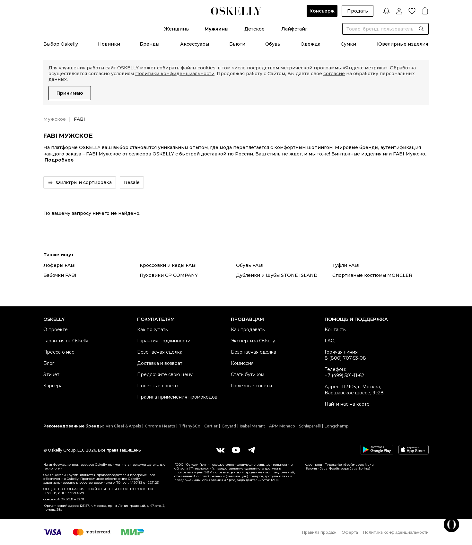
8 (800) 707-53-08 (345, 358)
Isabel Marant (252, 426)
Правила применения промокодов (177, 397)
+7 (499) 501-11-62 (344, 375)
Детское (254, 29)
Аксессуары (194, 44)
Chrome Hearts (160, 426)
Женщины (176, 29)
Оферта (350, 532)
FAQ (330, 341)
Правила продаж (319, 532)
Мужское (54, 119)
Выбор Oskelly (60, 44)
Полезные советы (157, 386)
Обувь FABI (250, 265)
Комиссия (242, 363)
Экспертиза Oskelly (253, 341)
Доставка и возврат (159, 363)
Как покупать (152, 329)
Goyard (229, 426)
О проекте (55, 329)
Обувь (272, 44)
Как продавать (248, 329)
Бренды (149, 44)
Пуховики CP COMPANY (169, 275)
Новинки (109, 44)
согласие (334, 73)
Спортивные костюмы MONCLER (372, 275)
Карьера (53, 386)
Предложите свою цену (165, 374)
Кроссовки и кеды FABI (168, 265)
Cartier (211, 426)
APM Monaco (282, 426)
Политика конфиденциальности (396, 532)
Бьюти (237, 44)
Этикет (51, 374)
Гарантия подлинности (163, 341)
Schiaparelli (310, 426)
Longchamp (336, 426)
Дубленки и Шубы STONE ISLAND (277, 275)
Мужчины (217, 29)
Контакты (335, 329)
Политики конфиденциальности (174, 73)
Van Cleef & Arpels (123, 426)
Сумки (348, 44)
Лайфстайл (294, 29)
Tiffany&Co (189, 426)
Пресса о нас (58, 352)
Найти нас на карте (347, 404)
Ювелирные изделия (402, 44)
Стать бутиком (247, 374)
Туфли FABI (346, 265)
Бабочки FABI (59, 275)
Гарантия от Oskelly (65, 341)
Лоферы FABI (59, 265)
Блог (48, 363)
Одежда (310, 44)
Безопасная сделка (159, 352)
